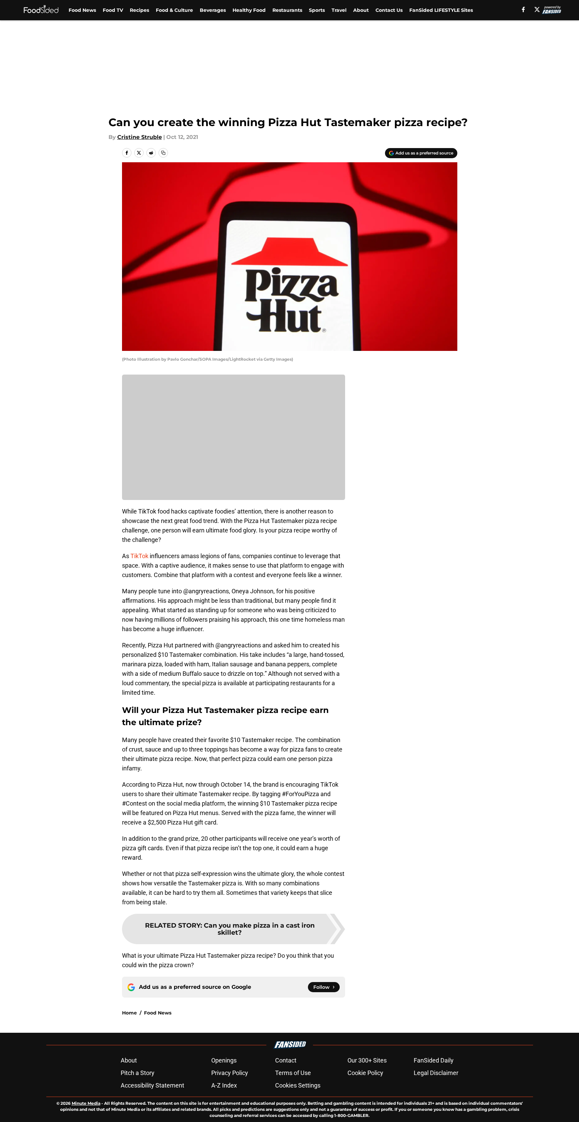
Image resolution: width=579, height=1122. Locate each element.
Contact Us (389, 10)
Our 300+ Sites (367, 1060)
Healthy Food (249, 10)
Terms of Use (293, 1072)
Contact (285, 1060)
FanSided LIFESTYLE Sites (441, 10)
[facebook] (523, 9)
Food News (82, 10)
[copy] (163, 153)
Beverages (213, 10)
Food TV (113, 10)
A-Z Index (224, 1085)
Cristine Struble (139, 137)
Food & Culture (174, 10)
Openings (224, 1060)
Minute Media (86, 1103)
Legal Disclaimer (436, 1072)
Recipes (139, 10)
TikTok (139, 555)
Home (129, 1013)
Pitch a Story (137, 1072)
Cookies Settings (297, 1085)
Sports (317, 10)
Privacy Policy (229, 1072)
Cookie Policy (365, 1072)
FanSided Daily (434, 1060)
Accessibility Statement (152, 1085)
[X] (537, 9)
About (361, 10)
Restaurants (287, 10)
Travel (339, 10)
